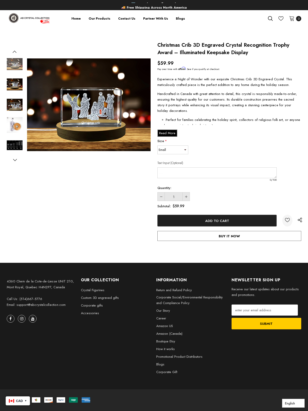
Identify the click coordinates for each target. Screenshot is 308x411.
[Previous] (14, 51)
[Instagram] (21, 319)
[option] (89, 104)
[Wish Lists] (287, 220)
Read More (167, 133)
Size (162, 141)
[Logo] (30, 18)
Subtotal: (164, 206)
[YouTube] (33, 319)
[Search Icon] (270, 18)
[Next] (14, 160)
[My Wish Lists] (280, 18)
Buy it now (229, 236)
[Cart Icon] (291, 18)
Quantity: (164, 187)
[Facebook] (10, 319)
